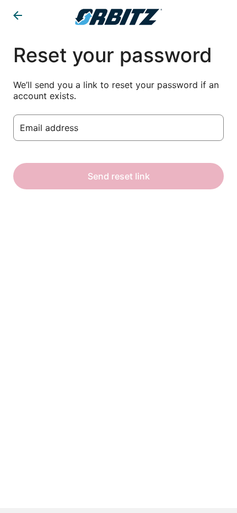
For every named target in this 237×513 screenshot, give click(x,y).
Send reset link (119, 176)
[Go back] (17, 15)
